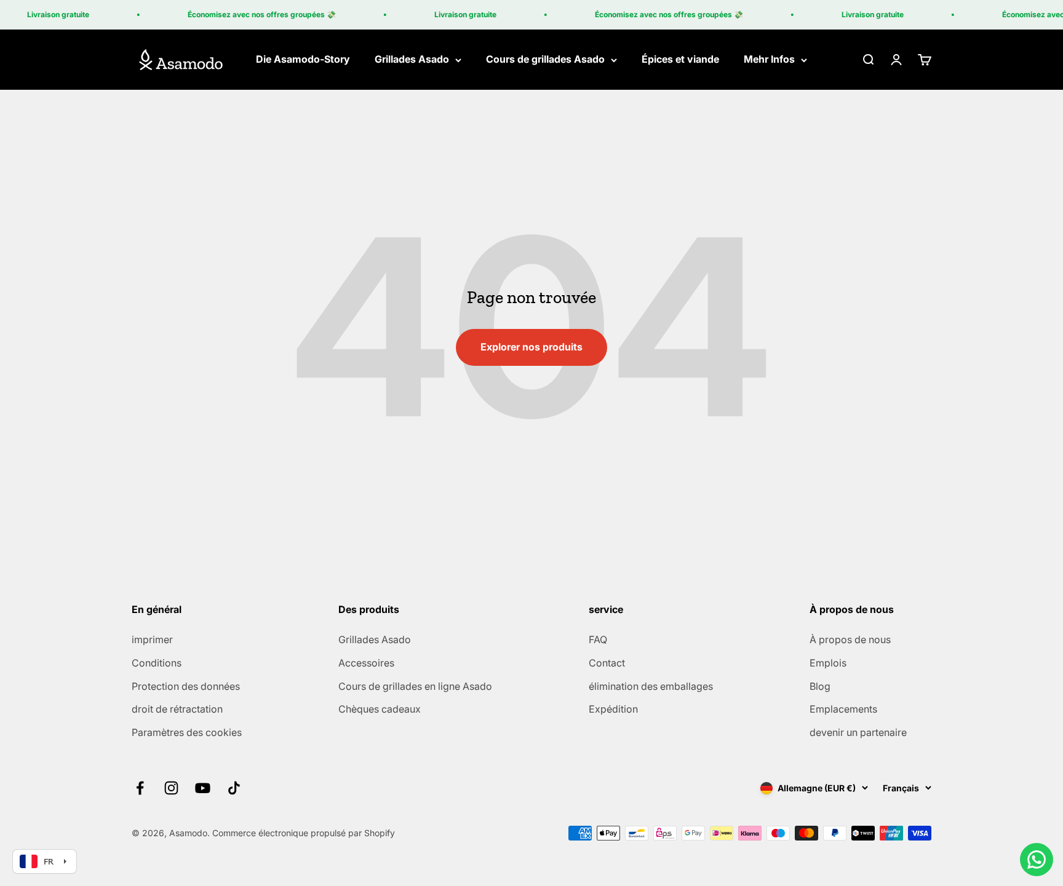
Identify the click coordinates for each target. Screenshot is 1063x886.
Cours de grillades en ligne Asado (415, 686)
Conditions (156, 663)
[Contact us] (1036, 859)
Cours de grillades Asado (545, 59)
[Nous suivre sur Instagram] (171, 788)
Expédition (613, 709)
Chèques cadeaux (379, 709)
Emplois (828, 663)
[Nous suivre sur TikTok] (234, 788)
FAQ (598, 639)
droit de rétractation (177, 709)
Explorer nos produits (531, 347)
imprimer (152, 639)
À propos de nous (850, 639)
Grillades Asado (412, 59)
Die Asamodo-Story (303, 59)
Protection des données (186, 686)
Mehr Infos (769, 59)
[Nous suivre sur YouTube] (202, 788)
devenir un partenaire (858, 732)
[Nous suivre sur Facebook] (140, 788)
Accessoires (366, 663)
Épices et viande (680, 59)
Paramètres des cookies (187, 732)
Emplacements (843, 709)
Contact (607, 663)
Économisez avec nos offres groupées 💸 (254, 14)
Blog (820, 686)
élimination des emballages (651, 686)
